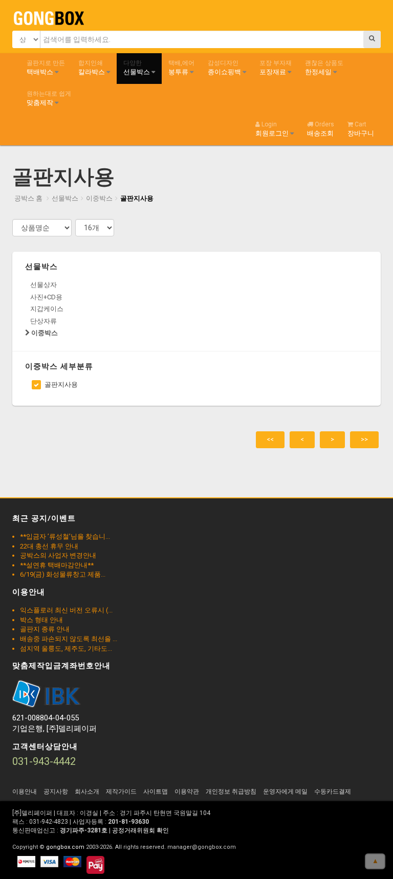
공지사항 (55, 791)
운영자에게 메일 (285, 791)
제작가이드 (121, 791)
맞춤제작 (49, 98)
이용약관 (186, 791)
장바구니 (360, 129)
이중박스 (99, 198)
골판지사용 (137, 198)
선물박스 (137, 67)
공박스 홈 (28, 198)
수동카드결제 (332, 791)
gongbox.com (65, 847)
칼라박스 (92, 67)
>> (364, 439)
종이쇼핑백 (225, 67)
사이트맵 (155, 791)
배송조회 (320, 129)
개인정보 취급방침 (231, 791)
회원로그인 (272, 129)
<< (270, 439)
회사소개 (87, 791)
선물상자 (43, 285)
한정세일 (324, 67)
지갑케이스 (46, 309)
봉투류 (181, 67)
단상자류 (43, 321)
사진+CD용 (46, 297)
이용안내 (24, 791)
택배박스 (46, 67)
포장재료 (275, 67)
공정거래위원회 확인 (140, 830)
